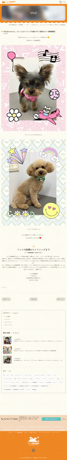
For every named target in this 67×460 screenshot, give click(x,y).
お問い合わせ (25, 382)
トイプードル (37, 379)
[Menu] (64, 2)
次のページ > (60, 299)
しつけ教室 (7, 317)
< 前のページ (6, 299)
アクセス (41, 382)
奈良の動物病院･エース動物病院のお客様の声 (19, 386)
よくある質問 (48, 382)
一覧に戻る (33, 299)
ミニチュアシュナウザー (39, 375)
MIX (19, 379)
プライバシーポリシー (15, 382)
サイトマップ (55, 432)
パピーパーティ (8, 325)
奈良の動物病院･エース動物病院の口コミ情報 (13, 389)
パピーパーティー (19, 375)
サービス (6, 386)
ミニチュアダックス (8, 379)
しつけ (60, 382)
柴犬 (15, 379)
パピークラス (7, 322)
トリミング (3, 287)
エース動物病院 (33, 382)
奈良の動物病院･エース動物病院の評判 (39, 386)
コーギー (44, 379)
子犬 (8, 375)
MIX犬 (31, 379)
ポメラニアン (25, 379)
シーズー (55, 375)
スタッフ (55, 382)
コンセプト (28, 389)
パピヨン (49, 375)
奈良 (58, 379)
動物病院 (34, 389)
